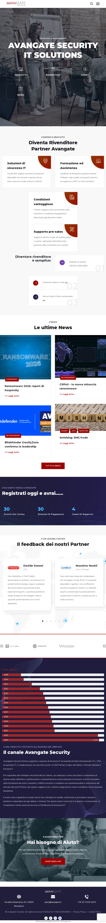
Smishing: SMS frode (74, 437)
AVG (74, 431)
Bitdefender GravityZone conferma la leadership (22, 444)
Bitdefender (68, 378)
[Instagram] (55, 918)
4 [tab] (55, 621)
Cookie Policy (95, 911)
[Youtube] (60, 918)
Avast (64, 431)
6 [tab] (63, 621)
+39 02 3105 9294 (78, 265)
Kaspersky (11, 379)
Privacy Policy (79, 911)
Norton (84, 431)
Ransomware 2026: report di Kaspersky (24, 388)
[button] (1, 646)
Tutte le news (53, 466)
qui (66, 282)
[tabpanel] (27, 587)
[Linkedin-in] (46, 918)
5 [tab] (59, 621)
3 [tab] (51, 621)
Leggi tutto (13, 395)
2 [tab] (47, 621)
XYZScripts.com (66, 921)
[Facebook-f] (50, 918)
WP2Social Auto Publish (44, 921)
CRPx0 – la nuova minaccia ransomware (78, 386)
